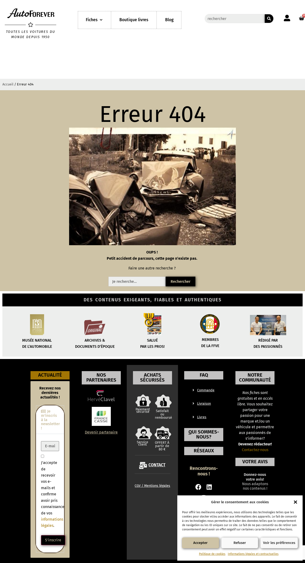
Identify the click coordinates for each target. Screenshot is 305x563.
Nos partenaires (101, 377)
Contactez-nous (255, 450)
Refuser (240, 543)
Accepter (200, 543)
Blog (169, 19)
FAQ (204, 375)
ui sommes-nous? (203, 434)
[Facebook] (198, 487)
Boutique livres (133, 19)
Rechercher (180, 281)
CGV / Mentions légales (152, 486)
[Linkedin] (209, 487)
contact (156, 465)
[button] (295, 502)
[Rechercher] (269, 18)
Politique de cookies (212, 554)
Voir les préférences (279, 543)
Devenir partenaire (101, 432)
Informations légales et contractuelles (253, 554)
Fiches (91, 19)
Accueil (7, 84)
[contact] (143, 465)
